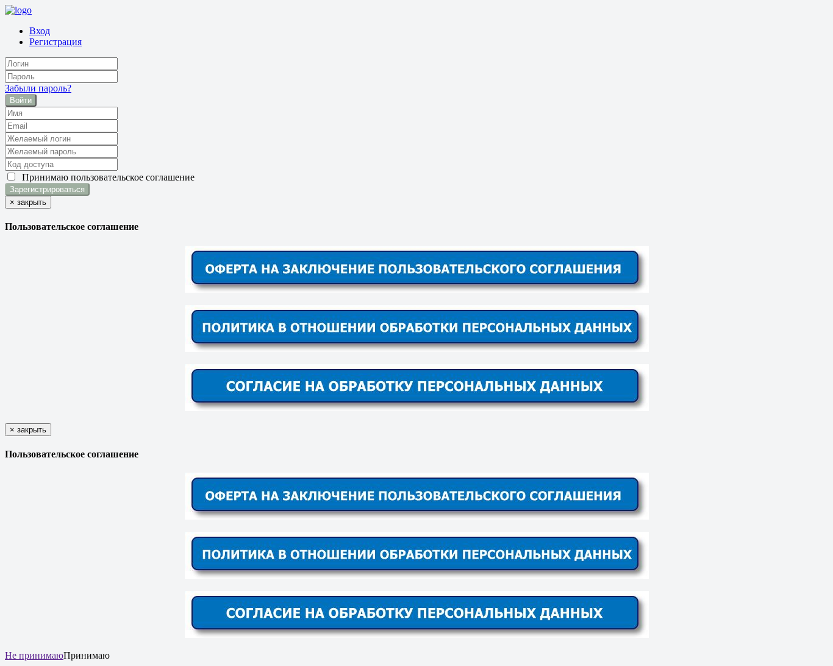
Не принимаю (34, 655)
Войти (21, 100)
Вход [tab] (39, 31)
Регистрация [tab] (55, 42)
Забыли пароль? (38, 88)
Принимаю (106, 177)
